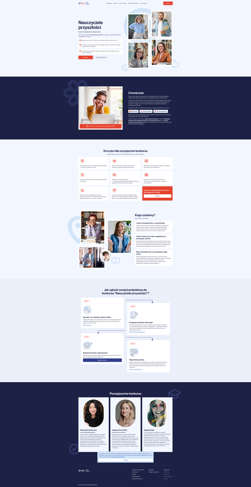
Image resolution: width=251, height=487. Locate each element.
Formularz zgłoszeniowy (138, 469)
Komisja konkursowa (137, 478)
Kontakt (165, 478)
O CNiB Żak (166, 472)
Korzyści (115, 3)
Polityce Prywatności (119, 457)
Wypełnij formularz (102, 360)
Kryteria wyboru (136, 476)
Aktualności (166, 474)
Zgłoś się (168, 3)
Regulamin (151, 469)
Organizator (166, 469)
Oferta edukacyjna (168, 476)
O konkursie (109, 3)
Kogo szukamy (122, 3)
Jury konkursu (143, 3)
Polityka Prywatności (154, 472)
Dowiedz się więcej (101, 57)
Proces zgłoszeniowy (133, 3)
